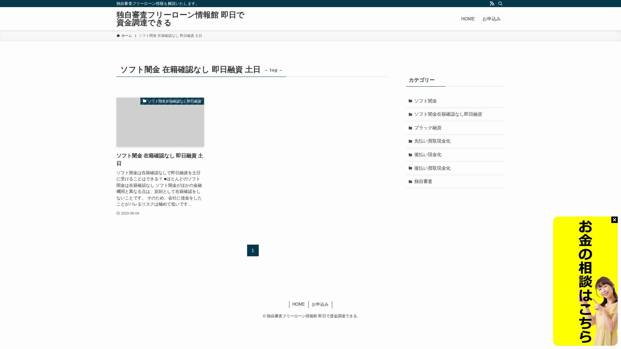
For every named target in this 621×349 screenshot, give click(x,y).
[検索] (500, 3)
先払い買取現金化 (432, 140)
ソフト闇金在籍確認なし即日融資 (448, 114)
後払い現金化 (427, 154)
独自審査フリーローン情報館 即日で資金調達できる (180, 18)
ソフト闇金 (425, 100)
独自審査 (423, 181)
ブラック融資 (427, 127)
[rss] (492, 3)
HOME (298, 304)
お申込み (320, 304)
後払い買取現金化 (432, 168)
